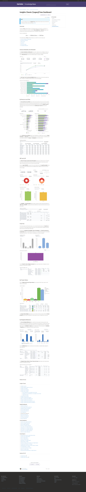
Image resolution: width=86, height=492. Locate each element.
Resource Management (22, 477)
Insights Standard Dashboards (34, 9)
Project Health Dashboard (25, 409)
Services (38, 477)
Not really (37, 464)
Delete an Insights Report (25, 449)
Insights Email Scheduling (25, 389)
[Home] (26, 4)
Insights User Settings (24, 388)
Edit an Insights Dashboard (25, 424)
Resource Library (56, 477)
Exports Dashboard (24, 418)
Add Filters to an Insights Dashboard (26, 430)
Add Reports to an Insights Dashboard (27, 428)
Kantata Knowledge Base (23, 9)
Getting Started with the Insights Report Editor (28, 435)
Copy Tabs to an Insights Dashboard (26, 426)
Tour (81, 0)
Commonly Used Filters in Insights (26, 447)
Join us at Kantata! (24, 469)
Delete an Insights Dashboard (25, 431)
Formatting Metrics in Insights (25, 446)
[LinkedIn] (48, 468)
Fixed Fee (53, 23)
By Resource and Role (24, 40)
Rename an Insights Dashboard (26, 425)
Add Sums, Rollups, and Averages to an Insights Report (29, 442)
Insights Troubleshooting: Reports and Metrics (28, 402)
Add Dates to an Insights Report (26, 440)
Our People (2, 478)
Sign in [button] (67, 4)
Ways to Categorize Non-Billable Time (27, 398)
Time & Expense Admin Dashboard (26, 407)
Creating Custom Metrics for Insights (26, 444)
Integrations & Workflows (22, 483)
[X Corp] (47, 468)
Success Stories (39, 482)
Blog (84, 0)
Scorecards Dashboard (24, 417)
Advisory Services (39, 478)
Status (78, 0)
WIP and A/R (23, 41)
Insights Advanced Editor (25, 396)
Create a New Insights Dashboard (26, 421)
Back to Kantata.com (5, 0)
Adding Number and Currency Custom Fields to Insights (29, 445)
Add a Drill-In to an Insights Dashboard (27, 429)
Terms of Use (8, 488)
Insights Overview (23, 386)
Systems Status (23, 488)
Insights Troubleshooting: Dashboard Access (28, 401)
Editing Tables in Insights (24, 441)
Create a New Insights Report (25, 436)
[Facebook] (46, 468)
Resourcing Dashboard (24, 414)
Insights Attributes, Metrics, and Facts (27, 387)
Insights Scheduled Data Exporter (26, 397)
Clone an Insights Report (24, 439)
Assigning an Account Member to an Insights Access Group (31, 393)
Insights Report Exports (24, 457)
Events (55, 482)
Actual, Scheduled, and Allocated (26, 39)
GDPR (19, 488)
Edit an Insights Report (24, 437)
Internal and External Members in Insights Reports (28, 450)
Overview (53, 18)
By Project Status (23, 44)
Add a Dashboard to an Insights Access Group (29, 392)
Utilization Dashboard (24, 405)
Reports (28, 9)
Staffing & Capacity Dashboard (26, 408)
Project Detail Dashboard (25, 410)
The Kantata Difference (4, 477)
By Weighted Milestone (24, 45)
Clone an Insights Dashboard (25, 423)
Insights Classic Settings (24, 391)
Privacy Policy (4, 488)
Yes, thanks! (32, 464)
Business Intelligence (22, 482)
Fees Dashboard (23, 412)
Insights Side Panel (25, 394)
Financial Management (22, 478)
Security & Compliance (14, 488)
